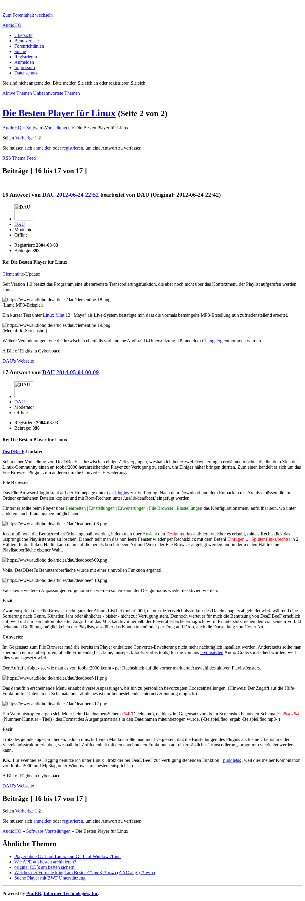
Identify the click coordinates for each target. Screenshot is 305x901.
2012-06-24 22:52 (77, 195)
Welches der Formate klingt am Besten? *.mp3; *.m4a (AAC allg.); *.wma (84, 872)
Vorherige (24, 137)
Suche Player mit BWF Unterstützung (49, 877)
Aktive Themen (17, 93)
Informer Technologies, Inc (70, 893)
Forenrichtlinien (29, 46)
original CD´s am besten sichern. (45, 867)
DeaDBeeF (13, 451)
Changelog (212, 340)
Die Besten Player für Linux (59, 113)
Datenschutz (26, 72)
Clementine (13, 273)
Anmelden (24, 62)
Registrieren (25, 56)
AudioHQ (11, 25)
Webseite (18, 360)
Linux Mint (53, 315)
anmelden (42, 147)
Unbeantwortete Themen (56, 93)
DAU (48, 195)
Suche (20, 51)
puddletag (232, 760)
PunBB (33, 893)
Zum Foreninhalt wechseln (27, 15)
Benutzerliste (26, 40)
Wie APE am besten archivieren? (45, 861)
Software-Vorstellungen (48, 127)
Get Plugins (118, 492)
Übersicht (23, 35)
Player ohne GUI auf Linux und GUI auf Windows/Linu (67, 856)
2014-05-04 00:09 (77, 372)
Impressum (24, 67)
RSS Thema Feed (19, 158)
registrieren (72, 147)
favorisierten (211, 652)
